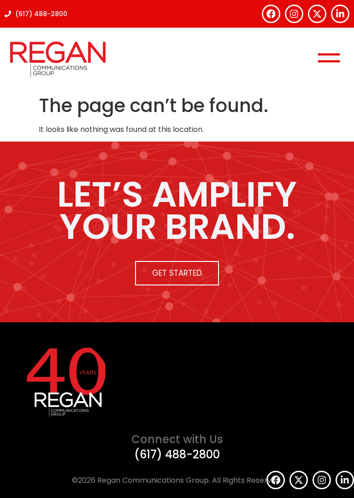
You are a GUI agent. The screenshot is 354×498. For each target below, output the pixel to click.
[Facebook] (271, 14)
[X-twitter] (317, 14)
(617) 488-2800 (177, 454)
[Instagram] (294, 14)
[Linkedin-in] (340, 14)
